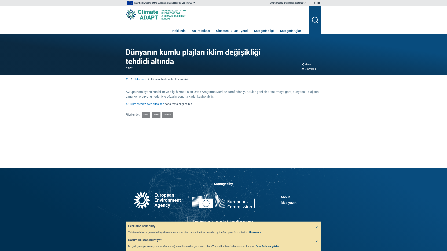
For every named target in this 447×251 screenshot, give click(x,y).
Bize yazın (288, 203)
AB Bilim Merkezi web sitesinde (145, 104)
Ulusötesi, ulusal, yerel (232, 31)
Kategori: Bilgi (264, 31)
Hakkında (179, 31)
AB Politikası (201, 31)
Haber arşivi (140, 79)
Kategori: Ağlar (290, 31)
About (285, 197)
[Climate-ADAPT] (216, 14)
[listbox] (161, 3)
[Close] (317, 227)
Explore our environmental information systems (223, 221)
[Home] (127, 79)
